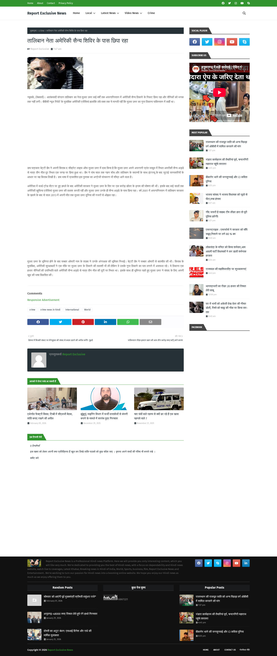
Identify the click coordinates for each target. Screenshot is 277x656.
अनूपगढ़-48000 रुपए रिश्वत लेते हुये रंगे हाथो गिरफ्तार (70, 613)
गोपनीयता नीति (245, 650)
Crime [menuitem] (151, 13)
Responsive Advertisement (43, 300)
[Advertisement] (105, 135)
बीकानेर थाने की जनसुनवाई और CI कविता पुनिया (226, 179)
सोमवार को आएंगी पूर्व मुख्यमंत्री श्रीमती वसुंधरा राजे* (70, 596)
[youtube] (242, 3)
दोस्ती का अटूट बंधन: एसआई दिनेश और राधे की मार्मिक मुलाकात (67, 633)
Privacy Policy (66, 3)
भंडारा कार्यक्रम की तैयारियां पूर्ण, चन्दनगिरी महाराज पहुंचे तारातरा (227, 162)
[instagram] (236, 3)
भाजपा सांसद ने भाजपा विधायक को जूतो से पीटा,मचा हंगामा (226, 197)
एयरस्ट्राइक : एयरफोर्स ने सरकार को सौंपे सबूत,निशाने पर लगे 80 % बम (226, 232)
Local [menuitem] (89, 13)
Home (30, 3)
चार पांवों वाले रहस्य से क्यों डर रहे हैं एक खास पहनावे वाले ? (156, 416)
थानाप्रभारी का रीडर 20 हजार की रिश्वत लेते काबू (226, 288)
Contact (51, 3)
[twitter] (229, 3)
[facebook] (223, 3)
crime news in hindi (50, 309)
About (40, 3)
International (72, 309)
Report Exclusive (40, 48)
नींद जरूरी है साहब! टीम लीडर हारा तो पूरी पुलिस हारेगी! (226, 214)
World (87, 309)
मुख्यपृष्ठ (33, 30)
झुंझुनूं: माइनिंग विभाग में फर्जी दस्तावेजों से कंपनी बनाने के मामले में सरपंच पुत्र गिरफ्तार (104, 416)
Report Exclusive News (46, 13)
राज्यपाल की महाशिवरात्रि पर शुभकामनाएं (226, 269)
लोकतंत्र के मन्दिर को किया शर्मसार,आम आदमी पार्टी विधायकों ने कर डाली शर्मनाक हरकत (226, 251)
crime (41, 30)
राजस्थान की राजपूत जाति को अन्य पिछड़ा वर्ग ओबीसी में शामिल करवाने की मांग (226, 144)
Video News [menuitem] (132, 13)
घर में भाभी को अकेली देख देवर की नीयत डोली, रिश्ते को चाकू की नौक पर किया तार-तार (227, 308)
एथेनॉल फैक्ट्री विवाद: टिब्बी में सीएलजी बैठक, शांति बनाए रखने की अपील (50, 416)
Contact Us (230, 650)
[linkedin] (246, 563)
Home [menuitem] (76, 13)
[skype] (248, 3)
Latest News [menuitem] (108, 13)
